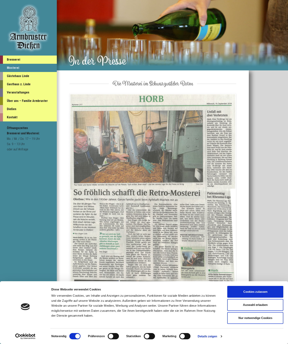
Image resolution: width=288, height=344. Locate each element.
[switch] (113, 336)
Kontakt (12, 117)
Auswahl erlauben (255, 304)
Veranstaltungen (18, 92)
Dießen (11, 109)
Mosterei (13, 68)
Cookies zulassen (255, 291)
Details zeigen (207, 336)
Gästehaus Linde (18, 76)
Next (241, 200)
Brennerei (13, 59)
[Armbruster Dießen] (28, 28)
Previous (64, 200)
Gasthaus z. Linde (19, 84)
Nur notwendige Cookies (255, 318)
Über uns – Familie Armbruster (27, 101)
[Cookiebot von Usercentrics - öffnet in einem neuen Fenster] (25, 336)
